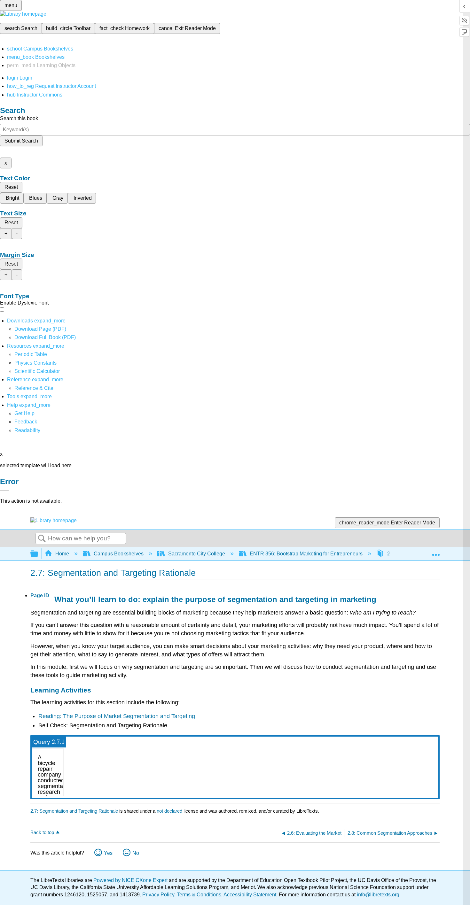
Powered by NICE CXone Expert (131, 880)
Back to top (42, 832)
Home (62, 553)
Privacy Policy (158, 894)
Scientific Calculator (37, 371)
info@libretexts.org (377, 894)
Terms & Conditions (199, 894)
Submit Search (21, 140)
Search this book (19, 118)
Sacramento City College (196, 553)
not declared (170, 811)
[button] (25, 421)
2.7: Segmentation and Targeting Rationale (74, 811)
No (135, 853)
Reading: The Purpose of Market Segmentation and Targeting (116, 716)
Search (41, 538)
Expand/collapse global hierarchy (38, 554)
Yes (108, 853)
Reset (11, 187)
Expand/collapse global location (436, 552)
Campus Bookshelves (118, 553)
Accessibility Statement (249, 894)
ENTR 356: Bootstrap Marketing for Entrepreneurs (306, 553)
